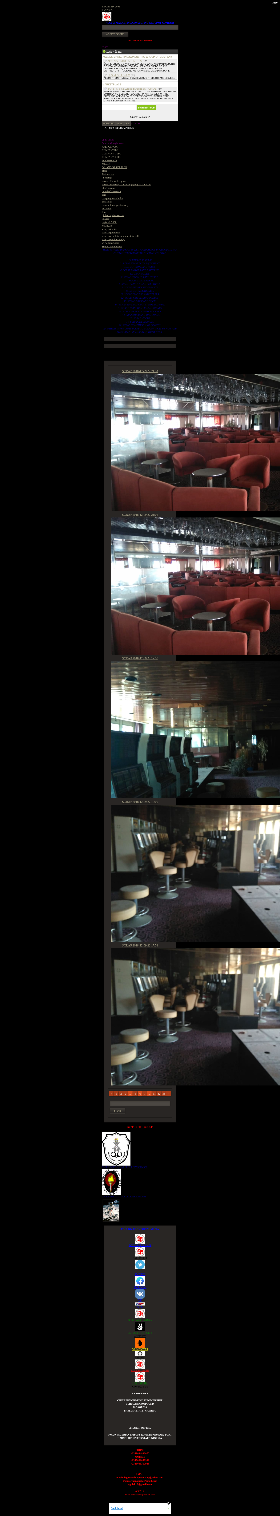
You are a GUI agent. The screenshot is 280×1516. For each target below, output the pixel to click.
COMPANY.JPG (110, 150)
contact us (107, 201)
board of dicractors (111, 191)
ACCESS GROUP (140, 1370)
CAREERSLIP (140, 1258)
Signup (118, 51)
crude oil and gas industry (115, 205)
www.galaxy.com (110, 242)
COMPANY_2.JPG (111, 157)
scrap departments (111, 232)
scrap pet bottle (110, 229)
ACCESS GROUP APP (140, 1245)
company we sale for (112, 198)
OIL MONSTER (140, 1349)
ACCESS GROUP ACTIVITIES (124, 61)
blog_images (108, 187)
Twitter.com (108, 174)
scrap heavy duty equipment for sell (120, 236)
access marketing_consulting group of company (126, 184)
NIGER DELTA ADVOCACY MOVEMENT (124, 1196)
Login (109, 51)
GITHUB (140, 1357)
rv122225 (107, 225)
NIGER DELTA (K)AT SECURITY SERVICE (124, 1167)
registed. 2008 (109, 222)
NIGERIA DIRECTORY (140, 1319)
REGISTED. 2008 (111, 6)
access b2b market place (114, 181)
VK (140, 1300)
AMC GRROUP (110, 146)
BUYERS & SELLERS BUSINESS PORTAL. (132, 88)
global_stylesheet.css (113, 215)
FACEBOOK (140, 1287)
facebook (106, 208)
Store (104, 170)
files (104, 211)
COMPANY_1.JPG (111, 153)
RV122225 (107, 10)
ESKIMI (140, 1307)
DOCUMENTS (109, 160)
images (105, 218)
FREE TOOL (123, 123)
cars (104, 194)
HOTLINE (108, 123)
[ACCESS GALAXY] (111, 1210)
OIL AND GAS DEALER (114, 167)
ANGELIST (140, 1336)
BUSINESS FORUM (119, 75)
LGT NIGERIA (140, 1383)
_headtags (107, 177)
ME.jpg (106, 163)
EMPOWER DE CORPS (140, 1332)
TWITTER (140, 1274)
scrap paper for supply (113, 239)
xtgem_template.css (112, 246)
